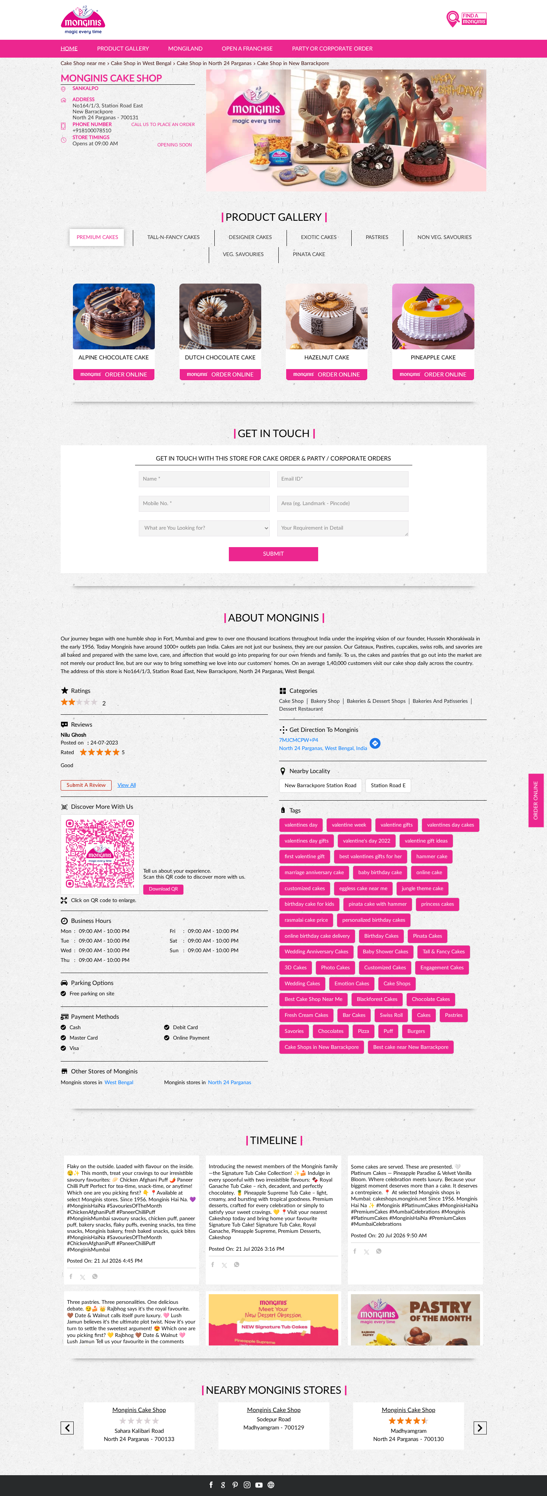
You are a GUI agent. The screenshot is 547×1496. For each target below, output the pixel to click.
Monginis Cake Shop (139, 1410)
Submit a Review (86, 785)
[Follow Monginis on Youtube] (259, 1485)
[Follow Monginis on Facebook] (211, 1485)
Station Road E (388, 785)
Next (480, 1428)
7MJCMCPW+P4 (298, 740)
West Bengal (119, 1082)
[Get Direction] (375, 747)
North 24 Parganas (229, 1082)
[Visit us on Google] (223, 1485)
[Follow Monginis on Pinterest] (235, 1485)
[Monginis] (83, 20)
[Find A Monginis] (467, 20)
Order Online (113, 374)
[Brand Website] (271, 1485)
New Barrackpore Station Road (320, 785)
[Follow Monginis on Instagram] (247, 1485)
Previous (67, 1428)
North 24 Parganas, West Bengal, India (323, 748)
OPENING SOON (174, 145)
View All (127, 785)
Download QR (163, 889)
